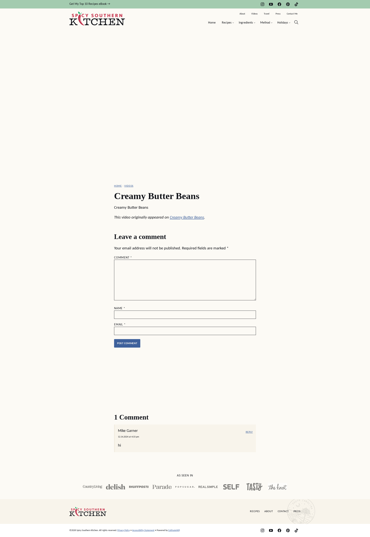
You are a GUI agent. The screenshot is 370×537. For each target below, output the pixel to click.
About (242, 14)
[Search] (296, 22)
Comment (123, 257)
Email (120, 324)
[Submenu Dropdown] (233, 23)
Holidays (282, 22)
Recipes (226, 22)
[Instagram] (262, 4)
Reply (249, 432)
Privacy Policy (123, 530)
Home (212, 22)
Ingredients (246, 22)
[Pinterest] (288, 4)
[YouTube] (271, 4)
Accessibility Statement (143, 530)
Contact (283, 511)
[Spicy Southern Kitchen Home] (97, 18)
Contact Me (292, 14)
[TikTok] (296, 4)
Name (119, 308)
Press (278, 14)
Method (265, 22)
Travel (266, 14)
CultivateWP (173, 530)
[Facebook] (279, 4)
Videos (254, 14)
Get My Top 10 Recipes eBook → (89, 4)
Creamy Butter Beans (187, 217)
